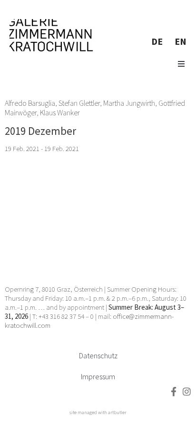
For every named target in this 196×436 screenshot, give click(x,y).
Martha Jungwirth (129, 103)
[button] (181, 64)
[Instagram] (186, 391)
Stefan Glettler (79, 103)
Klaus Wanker (60, 112)
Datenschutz (98, 355)
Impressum (98, 376)
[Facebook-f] (173, 391)
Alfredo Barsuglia (30, 103)
